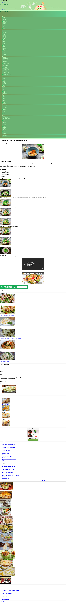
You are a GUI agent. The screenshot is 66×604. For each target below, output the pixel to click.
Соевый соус (5, 106)
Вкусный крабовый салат (4, 361)
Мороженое (4, 99)
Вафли (4, 116)
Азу (3, 30)
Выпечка (3, 115)
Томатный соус (5, 108)
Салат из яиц (5, 64)
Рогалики (4, 122)
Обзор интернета (5, 135)
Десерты (3, 94)
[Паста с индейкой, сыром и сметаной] (7, 558)
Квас (3, 79)
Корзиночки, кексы (5, 119)
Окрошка (4, 22)
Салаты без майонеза (6, 72)
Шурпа (4, 28)
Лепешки (4, 125)
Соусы (3, 104)
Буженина (4, 36)
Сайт (0, 375)
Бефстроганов (5, 32)
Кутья (4, 98)
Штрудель (4, 128)
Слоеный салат (5, 75)
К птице (4, 113)
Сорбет (4, 102)
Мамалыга (4, 48)
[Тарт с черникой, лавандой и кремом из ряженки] (6, 418)
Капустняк (4, 19)
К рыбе (4, 114)
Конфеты (4, 97)
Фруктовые (4, 82)
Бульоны (4, 18)
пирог (32, 480)
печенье (29, 480)
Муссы (4, 100)
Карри (4, 43)
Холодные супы (5, 27)
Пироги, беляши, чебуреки (7, 117)
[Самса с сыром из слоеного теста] (6, 403)
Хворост (4, 121)
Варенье (4, 87)
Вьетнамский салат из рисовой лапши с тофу (8, 350)
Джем (4, 92)
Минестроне (5, 21)
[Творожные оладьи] (6, 425)
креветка (1, 289)
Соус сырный (5, 107)
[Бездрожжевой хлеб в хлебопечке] (5, 584)
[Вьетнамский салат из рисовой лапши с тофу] (7, 348)
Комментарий (2, 371)
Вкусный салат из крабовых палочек (7, 327)
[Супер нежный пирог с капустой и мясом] (6, 498)
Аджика (4, 91)
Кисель (4, 81)
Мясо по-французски (6, 49)
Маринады (4, 109)
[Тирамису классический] (5, 507)
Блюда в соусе (5, 110)
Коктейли (4, 85)
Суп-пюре (4, 25)
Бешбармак (4, 33)
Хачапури (4, 127)
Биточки (4, 34)
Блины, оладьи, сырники (6, 118)
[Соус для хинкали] (6, 524)
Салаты (3, 56)
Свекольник (4, 24)
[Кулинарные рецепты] (4, 7)
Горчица (4, 111)
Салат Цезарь (5, 71)
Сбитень (4, 80)
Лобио (4, 47)
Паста (4, 51)
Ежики (4, 40)
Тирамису (4, 103)
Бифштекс (4, 35)
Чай (3, 77)
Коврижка (4, 133)
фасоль (9, 289)
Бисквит (4, 123)
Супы (2, 16)
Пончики (4, 131)
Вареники (4, 37)
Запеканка (4, 130)
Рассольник (4, 23)
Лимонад (4, 83)
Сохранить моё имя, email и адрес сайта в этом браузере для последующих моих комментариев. (14, 377)
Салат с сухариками (6, 69)
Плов (4, 53)
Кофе (4, 78)
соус (45, 480)
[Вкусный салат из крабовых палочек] (7, 325)
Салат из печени (5, 68)
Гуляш (4, 39)
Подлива (4, 54)
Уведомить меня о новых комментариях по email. (8, 378)
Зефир (4, 96)
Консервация (5, 93)
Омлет (4, 50)
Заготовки (3, 86)
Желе (4, 95)
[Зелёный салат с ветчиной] (7, 302)
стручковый (6, 289)
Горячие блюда (4, 29)
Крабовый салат (5, 60)
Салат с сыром (5, 70)
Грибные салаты (5, 59)
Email (1, 374)
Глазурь (4, 132)
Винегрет (4, 57)
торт (50, 480)
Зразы (4, 42)
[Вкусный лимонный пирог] (7, 575)
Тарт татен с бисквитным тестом (6, 411)
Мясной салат (5, 61)
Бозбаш (4, 17)
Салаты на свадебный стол (7, 74)
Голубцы (4, 38)
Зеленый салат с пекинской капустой (7, 315)
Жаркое (4, 41)
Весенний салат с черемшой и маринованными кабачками (10, 338)
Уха (3, 26)
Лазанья (4, 46)
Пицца (4, 126)
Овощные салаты (5, 65)
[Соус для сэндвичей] (6, 541)
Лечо (3, 89)
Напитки (3, 76)
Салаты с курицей (5, 62)
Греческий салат (5, 58)
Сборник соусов (5, 105)
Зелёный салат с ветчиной (5, 304)
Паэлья (4, 52)
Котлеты (4, 45)
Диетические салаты (6, 63)
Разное (3, 134)
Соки (3, 84)
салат (3, 289)
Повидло (4, 88)
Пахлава (4, 124)
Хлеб (4, 120)
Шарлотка (4, 129)
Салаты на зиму (5, 73)
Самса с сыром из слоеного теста (6, 404)
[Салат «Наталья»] (6, 490)
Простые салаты (5, 67)
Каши (4, 44)
